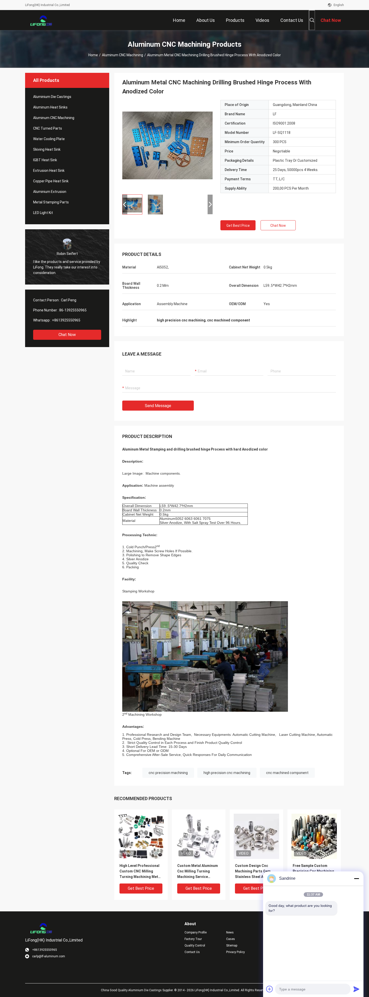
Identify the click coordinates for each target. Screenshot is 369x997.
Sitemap (231, 945)
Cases (230, 939)
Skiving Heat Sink (46, 149)
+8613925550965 (66, 320)
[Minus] (356, 878)
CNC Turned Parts (47, 128)
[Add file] (269, 988)
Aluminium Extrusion (49, 192)
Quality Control (194, 945)
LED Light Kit (43, 213)
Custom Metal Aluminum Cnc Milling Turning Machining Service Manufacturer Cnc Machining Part (197, 871)
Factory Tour (193, 939)
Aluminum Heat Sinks (50, 107)
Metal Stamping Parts (51, 202)
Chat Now (67, 334)
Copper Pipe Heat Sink (51, 181)
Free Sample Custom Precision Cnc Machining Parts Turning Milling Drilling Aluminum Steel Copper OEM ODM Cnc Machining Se (313, 871)
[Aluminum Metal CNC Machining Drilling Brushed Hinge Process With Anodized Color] (167, 145)
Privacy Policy (235, 952)
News (230, 932)
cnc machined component (287, 773)
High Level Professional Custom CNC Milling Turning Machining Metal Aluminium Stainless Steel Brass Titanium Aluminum (140, 871)
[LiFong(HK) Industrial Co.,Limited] (41, 20)
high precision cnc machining (227, 773)
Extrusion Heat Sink (49, 171)
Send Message (158, 405)
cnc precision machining (168, 773)
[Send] (356, 988)
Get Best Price (238, 226)
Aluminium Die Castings (52, 97)
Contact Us (192, 952)
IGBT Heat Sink (45, 160)
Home (93, 55)
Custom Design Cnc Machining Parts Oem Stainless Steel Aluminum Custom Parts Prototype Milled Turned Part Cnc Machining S (256, 871)
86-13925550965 (73, 310)
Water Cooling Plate (49, 139)
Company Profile (195, 932)
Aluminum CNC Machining (122, 55)
